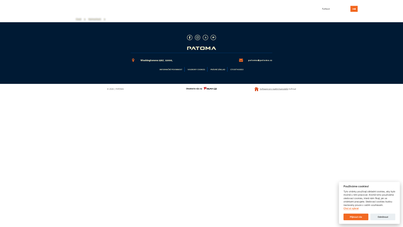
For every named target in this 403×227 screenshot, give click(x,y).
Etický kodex (237, 69)
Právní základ (217, 69)
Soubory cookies (196, 69)
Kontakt (79, 12)
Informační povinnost (170, 69)
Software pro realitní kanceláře (274, 88)
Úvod (12, 12)
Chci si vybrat (351, 208)
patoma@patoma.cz (260, 60)
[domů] (24, 6)
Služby (46, 12)
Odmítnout (383, 217)
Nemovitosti (29, 12)
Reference (62, 12)
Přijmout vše (356, 217)
